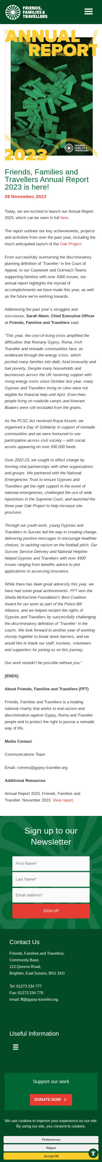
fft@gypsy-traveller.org (39, 999)
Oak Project (70, 244)
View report (63, 800)
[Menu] (15, 1047)
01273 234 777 (29, 986)
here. (65, 217)
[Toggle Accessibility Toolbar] (93, 1153)
